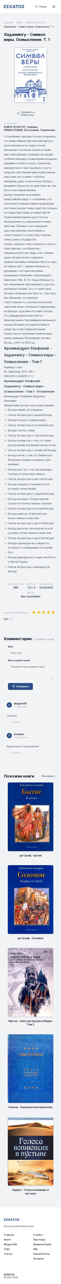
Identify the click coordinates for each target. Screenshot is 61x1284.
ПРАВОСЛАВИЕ (13, 130)
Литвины (38, 1258)
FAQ (35, 1249)
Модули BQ (10, 1244)
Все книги (48, 776)
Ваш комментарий (19, 660)
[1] (34, 612)
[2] (38, 612)
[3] (43, 612)
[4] (48, 612)
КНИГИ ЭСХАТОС (36, 22)
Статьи (8, 1253)
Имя (10, 646)
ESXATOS (11, 1220)
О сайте (38, 1234)
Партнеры (39, 1239)
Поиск (43, 6)
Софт (7, 1249)
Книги (19, 22)
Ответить (16, 722)
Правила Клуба (42, 1244)
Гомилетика (47, 130)
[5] (53, 612)
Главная (8, 22)
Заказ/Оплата (41, 1253)
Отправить (22, 686)
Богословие (31, 130)
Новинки (32, 127)
